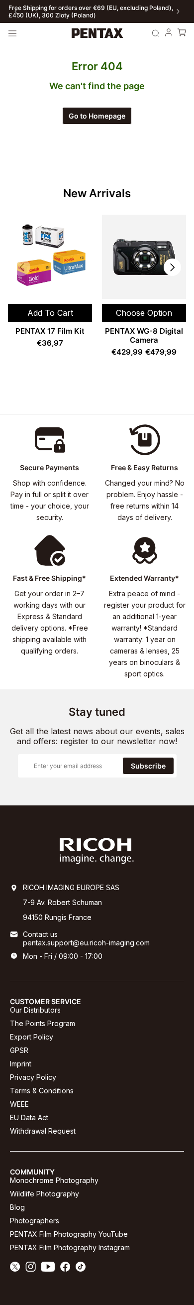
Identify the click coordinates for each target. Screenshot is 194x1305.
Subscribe (148, 766)
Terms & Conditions (42, 1090)
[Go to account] (168, 33)
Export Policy (31, 1037)
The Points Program (42, 1023)
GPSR (19, 1050)
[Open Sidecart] (181, 33)
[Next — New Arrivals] (172, 267)
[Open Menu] (12, 33)
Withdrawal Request (43, 1131)
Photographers (34, 1220)
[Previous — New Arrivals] (21, 267)
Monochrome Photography (54, 1180)
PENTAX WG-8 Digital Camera (144, 335)
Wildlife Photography (44, 1193)
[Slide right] (178, 11)
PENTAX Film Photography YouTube (69, 1234)
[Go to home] (97, 33)
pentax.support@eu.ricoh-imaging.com (86, 942)
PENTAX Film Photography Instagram (70, 1247)
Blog (17, 1207)
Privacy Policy (33, 1077)
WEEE (19, 1104)
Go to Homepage (97, 116)
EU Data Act (29, 1117)
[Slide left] (15, 11)
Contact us (40, 934)
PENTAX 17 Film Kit (50, 331)
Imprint (20, 1063)
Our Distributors (35, 1010)
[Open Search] (155, 33)
